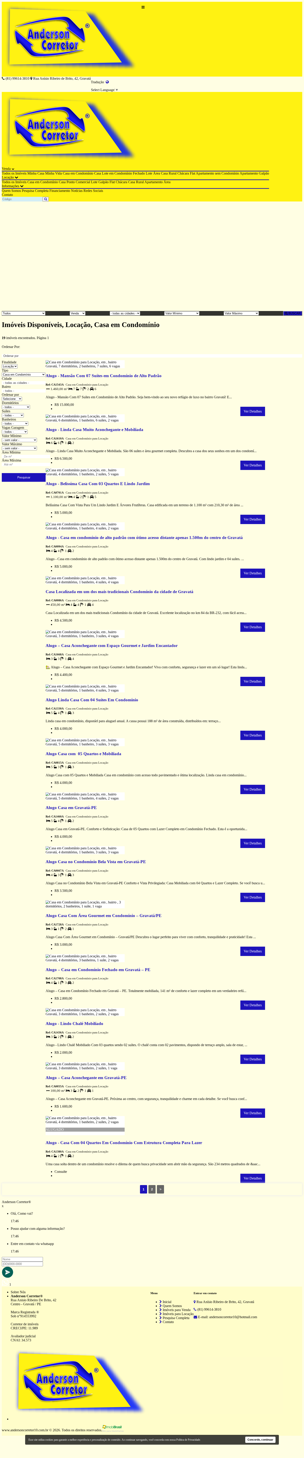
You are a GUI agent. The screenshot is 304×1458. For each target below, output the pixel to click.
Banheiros (9, 419)
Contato (7, 195)
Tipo (5, 370)
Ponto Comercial (78, 182)
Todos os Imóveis (14, 173)
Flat (192, 173)
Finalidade (9, 362)
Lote (149, 173)
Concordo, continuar (260, 1439)
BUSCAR (294, 313)
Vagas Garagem (13, 427)
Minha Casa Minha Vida (44, 173)
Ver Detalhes (253, 411)
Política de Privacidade (188, 1439)
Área (156, 173)
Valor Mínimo (11, 436)
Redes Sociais (93, 191)
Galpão (264, 173)
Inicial (166, 1302)
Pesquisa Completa (35, 191)
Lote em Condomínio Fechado (123, 173)
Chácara (183, 173)
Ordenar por (10, 395)
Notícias (77, 191)
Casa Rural (168, 173)
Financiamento (59, 191)
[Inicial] (72, 39)
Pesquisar (23, 477)
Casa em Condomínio (78, 173)
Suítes (6, 411)
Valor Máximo (12, 444)
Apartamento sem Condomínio (217, 173)
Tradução (98, 82)
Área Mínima (11, 452)
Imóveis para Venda (176, 1310)
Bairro (6, 386)
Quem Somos (11, 191)
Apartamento (249, 173)
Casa (97, 173)
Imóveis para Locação (178, 1314)
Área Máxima (11, 460)
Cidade (7, 378)
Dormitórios (10, 403)
